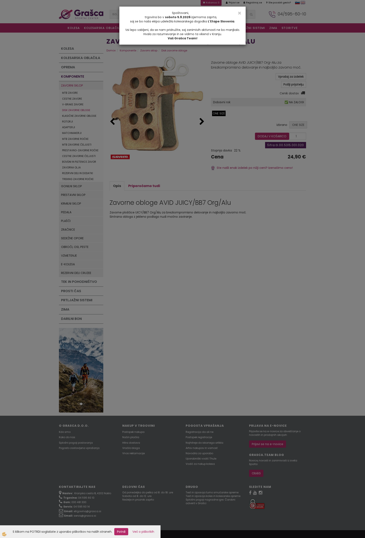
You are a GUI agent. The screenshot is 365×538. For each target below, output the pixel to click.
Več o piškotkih (143, 532)
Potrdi (121, 532)
